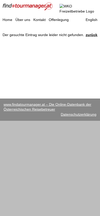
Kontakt (39, 20)
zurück (91, 35)
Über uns (22, 20)
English (91, 20)
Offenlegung (59, 20)
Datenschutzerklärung (78, 114)
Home (7, 20)
